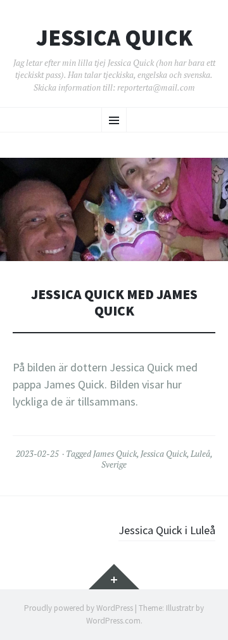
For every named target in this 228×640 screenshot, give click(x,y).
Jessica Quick (114, 38)
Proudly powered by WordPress (78, 608)
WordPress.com (113, 620)
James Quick (115, 453)
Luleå (200, 453)
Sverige (114, 464)
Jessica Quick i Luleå (166, 530)
